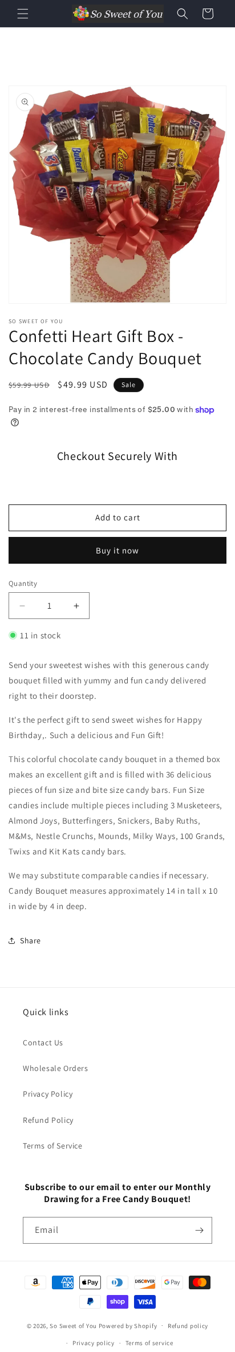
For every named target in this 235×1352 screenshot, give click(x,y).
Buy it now (117, 550)
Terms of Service (53, 1146)
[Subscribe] (199, 1230)
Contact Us (43, 1042)
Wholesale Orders (55, 1068)
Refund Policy (48, 1120)
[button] (22, 13)
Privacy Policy (47, 1094)
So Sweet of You (73, 1325)
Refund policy (188, 1326)
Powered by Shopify (128, 1325)
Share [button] (30, 940)
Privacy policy (93, 1343)
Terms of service (149, 1343)
